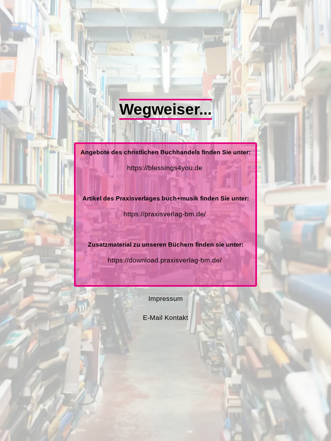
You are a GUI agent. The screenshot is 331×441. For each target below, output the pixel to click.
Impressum (165, 298)
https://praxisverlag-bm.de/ (164, 214)
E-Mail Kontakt (165, 317)
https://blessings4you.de (164, 167)
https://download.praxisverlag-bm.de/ (165, 260)
